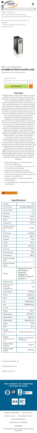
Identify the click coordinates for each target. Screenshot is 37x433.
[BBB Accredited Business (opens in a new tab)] (20, 392)
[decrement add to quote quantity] (7, 82)
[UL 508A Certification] (14, 393)
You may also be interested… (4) (10, 361)
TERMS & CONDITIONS (12, 413)
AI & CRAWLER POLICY (25, 416)
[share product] (31, 86)
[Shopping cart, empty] (33, 4)
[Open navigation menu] (2, 6)
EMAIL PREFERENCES (18, 419)
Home (3, 12)
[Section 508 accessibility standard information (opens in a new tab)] (15, 401)
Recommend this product (10, 192)
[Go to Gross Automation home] (2, 2)
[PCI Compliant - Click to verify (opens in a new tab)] (27, 392)
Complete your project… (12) (9, 366)
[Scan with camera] (2, 9)
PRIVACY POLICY (9, 416)
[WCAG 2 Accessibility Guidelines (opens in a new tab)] (22, 401)
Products (10, 12)
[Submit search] (35, 9)
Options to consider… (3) (8, 371)
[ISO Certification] (7, 393)
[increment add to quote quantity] (30, 82)
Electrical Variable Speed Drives (14, 24)
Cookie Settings (18, 425)
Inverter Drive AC (7, 27)
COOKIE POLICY (27, 413)
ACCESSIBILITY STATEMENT (18, 422)
